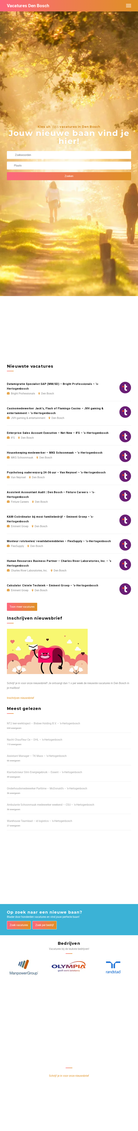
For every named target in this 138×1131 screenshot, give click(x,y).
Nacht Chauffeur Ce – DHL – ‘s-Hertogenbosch (34, 739)
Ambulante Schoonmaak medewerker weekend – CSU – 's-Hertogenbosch (50, 804)
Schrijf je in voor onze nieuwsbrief (69, 1075)
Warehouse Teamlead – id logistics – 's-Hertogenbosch (39, 821)
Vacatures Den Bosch (28, 5)
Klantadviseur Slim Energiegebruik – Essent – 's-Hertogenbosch (44, 772)
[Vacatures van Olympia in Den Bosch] (69, 967)
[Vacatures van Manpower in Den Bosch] (24, 967)
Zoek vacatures (19, 925)
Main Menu (128, 5)
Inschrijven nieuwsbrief (20, 698)
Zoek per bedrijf (44, 925)
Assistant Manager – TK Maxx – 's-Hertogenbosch (37, 756)
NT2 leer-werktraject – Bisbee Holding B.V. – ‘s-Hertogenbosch (43, 723)
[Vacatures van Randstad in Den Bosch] (113, 968)
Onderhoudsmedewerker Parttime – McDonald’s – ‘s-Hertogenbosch (47, 788)
